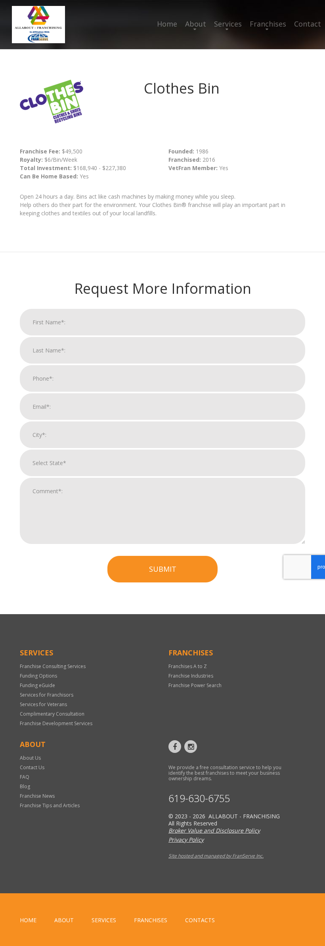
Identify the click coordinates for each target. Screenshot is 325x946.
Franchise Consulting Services (53, 666)
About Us (30, 758)
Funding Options (38, 675)
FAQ (24, 777)
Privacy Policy (186, 839)
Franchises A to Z (187, 666)
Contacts (200, 920)
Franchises (268, 24)
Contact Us (32, 767)
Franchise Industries (190, 675)
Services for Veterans (43, 704)
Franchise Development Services (56, 723)
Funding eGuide (37, 685)
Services (228, 24)
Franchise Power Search (195, 685)
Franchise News (37, 796)
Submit (162, 569)
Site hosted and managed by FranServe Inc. (216, 855)
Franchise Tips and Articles (50, 805)
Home (167, 24)
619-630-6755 (199, 798)
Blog (25, 786)
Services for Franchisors (46, 694)
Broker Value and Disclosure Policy (214, 830)
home (28, 920)
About (195, 24)
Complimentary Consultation (52, 713)
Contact (307, 24)
